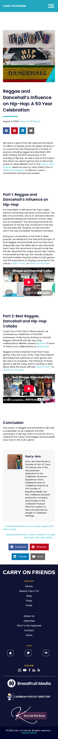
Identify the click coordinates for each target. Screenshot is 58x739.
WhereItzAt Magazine (14, 170)
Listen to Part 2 (43, 366)
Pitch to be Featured (29, 625)
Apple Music (43, 346)
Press (29, 605)
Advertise (29, 621)
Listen (29, 635)
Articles (36, 121)
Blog (29, 596)
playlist (41, 343)
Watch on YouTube (39, 263)
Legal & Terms (29, 732)
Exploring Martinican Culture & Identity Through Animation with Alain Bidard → (30, 536)
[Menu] (51, 6)
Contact (29, 630)
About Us (29, 616)
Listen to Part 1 (18, 263)
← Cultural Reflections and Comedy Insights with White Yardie (28, 528)
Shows (29, 586)
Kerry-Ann (25, 121)
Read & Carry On (29, 591)
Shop (29, 600)
